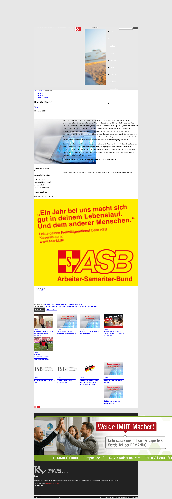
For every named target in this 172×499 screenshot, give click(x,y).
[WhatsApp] (56, 113)
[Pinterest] (50, 113)
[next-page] (38, 407)
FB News (40, 90)
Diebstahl (40, 290)
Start (35, 90)
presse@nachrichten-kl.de (52, 483)
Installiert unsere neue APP (112, 480)
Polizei (40, 96)
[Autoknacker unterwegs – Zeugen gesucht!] (113, 398)
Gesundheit (114, 89)
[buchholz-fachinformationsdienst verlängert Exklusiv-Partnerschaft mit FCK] (43, 350)
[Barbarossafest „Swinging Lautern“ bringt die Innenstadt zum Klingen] (113, 327)
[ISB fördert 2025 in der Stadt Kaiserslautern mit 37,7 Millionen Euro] (67, 375)
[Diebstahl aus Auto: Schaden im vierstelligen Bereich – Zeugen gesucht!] (113, 375)
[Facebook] (37, 113)
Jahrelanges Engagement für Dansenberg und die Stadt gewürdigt (43, 333)
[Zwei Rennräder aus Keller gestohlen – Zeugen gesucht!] (67, 327)
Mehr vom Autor (51, 310)
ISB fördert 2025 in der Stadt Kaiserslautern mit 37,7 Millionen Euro (66, 380)
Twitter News (42, 98)
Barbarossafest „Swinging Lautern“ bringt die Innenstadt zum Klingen (114, 333)
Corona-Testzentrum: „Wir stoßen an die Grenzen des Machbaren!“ (71, 307)
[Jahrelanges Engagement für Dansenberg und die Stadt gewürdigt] (43, 327)
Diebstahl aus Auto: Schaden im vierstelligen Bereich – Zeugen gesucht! (114, 380)
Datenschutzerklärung (64, 28)
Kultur (112, 96)
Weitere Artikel (39, 310)
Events (44, 28)
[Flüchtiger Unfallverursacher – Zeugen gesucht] (90, 327)
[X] (43, 113)
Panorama (113, 103)
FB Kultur (106, 329)
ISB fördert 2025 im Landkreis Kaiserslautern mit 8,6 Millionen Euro (44, 380)
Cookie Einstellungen (107, 497)
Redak (36, 108)
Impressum (51, 28)
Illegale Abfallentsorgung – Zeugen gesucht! (63, 305)
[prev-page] (35, 407)
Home (39, 28)
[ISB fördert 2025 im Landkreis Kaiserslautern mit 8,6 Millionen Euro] (43, 375)
